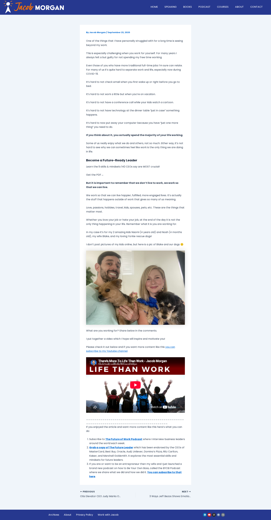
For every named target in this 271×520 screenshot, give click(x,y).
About (239, 7)
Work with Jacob (108, 515)
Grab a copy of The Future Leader (111, 447)
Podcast (204, 7)
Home (154, 7)
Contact (256, 7)
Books (187, 7)
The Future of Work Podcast (123, 439)
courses (222, 7)
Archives (53, 515)
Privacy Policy (84, 515)
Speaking (171, 7)
